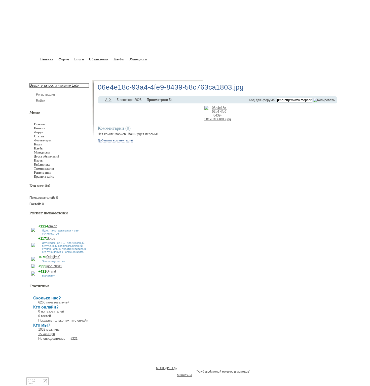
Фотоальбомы (123, 71)
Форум (63, 59)
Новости (39, 128)
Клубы (119, 59)
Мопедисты (138, 59)
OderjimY (53, 257)
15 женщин (46, 334)
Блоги (79, 59)
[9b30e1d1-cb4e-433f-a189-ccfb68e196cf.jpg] (241, 113)
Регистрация (45, 94)
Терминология (44, 168)
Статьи (39, 136)
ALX (100, 71)
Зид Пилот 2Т (153, 71)
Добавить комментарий (115, 140)
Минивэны (184, 375)
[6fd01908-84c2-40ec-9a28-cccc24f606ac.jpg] (194, 113)
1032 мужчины (49, 329)
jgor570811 (54, 266)
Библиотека (42, 164)
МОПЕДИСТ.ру (166, 368)
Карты (38, 160)
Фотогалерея (43, 140)
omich (52, 226)
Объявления (99, 59)
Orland (51, 271)
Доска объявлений (46, 156)
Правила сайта (44, 176)
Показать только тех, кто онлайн (63, 320)
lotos (51, 238)
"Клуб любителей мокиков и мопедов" (223, 371)
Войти (40, 101)
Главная (58, 71)
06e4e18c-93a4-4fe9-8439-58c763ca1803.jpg (208, 71)
